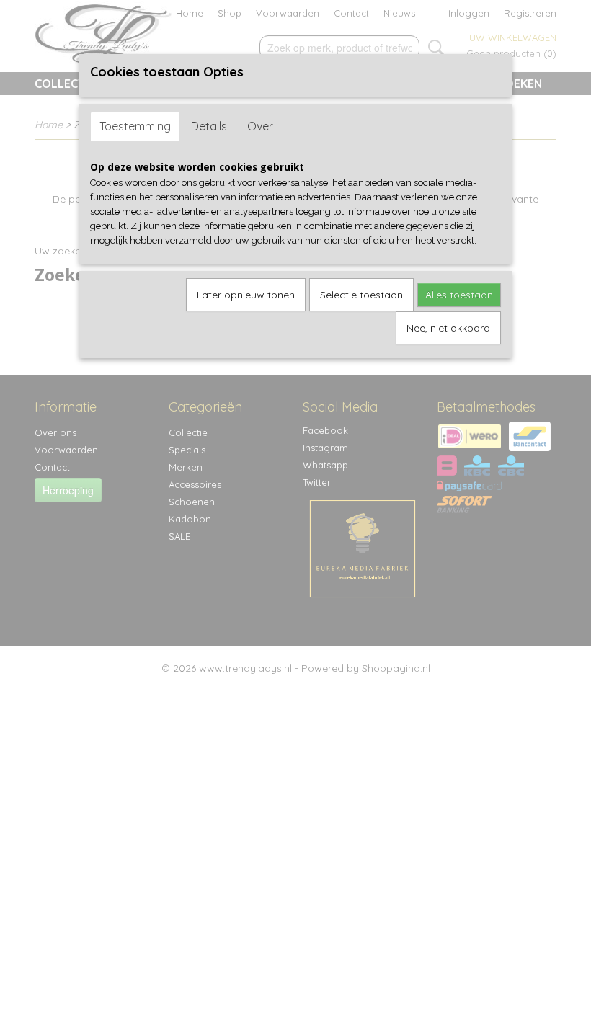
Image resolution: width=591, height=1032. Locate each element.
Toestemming (135, 126)
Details (209, 126)
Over (260, 126)
